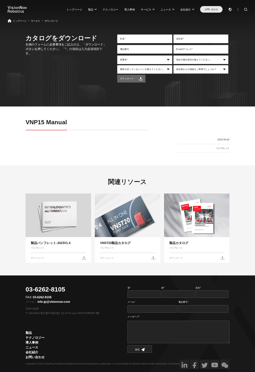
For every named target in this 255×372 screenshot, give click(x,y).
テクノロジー (110, 9)
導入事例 (129, 9)
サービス (146, 9)
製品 (90, 9)
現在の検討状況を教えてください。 (194, 59)
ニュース (166, 9)
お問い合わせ (211, 9)
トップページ (74, 9)
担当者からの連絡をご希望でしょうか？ (196, 69)
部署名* (124, 59)
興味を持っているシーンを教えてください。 (142, 69)
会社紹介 (185, 9)
